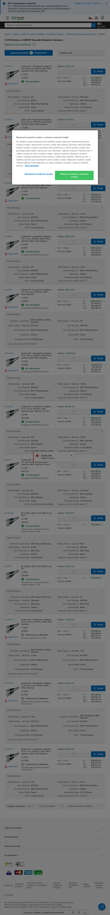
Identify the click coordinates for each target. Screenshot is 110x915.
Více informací (32, 166)
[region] (55, 157)
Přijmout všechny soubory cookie (74, 175)
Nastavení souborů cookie (39, 174)
